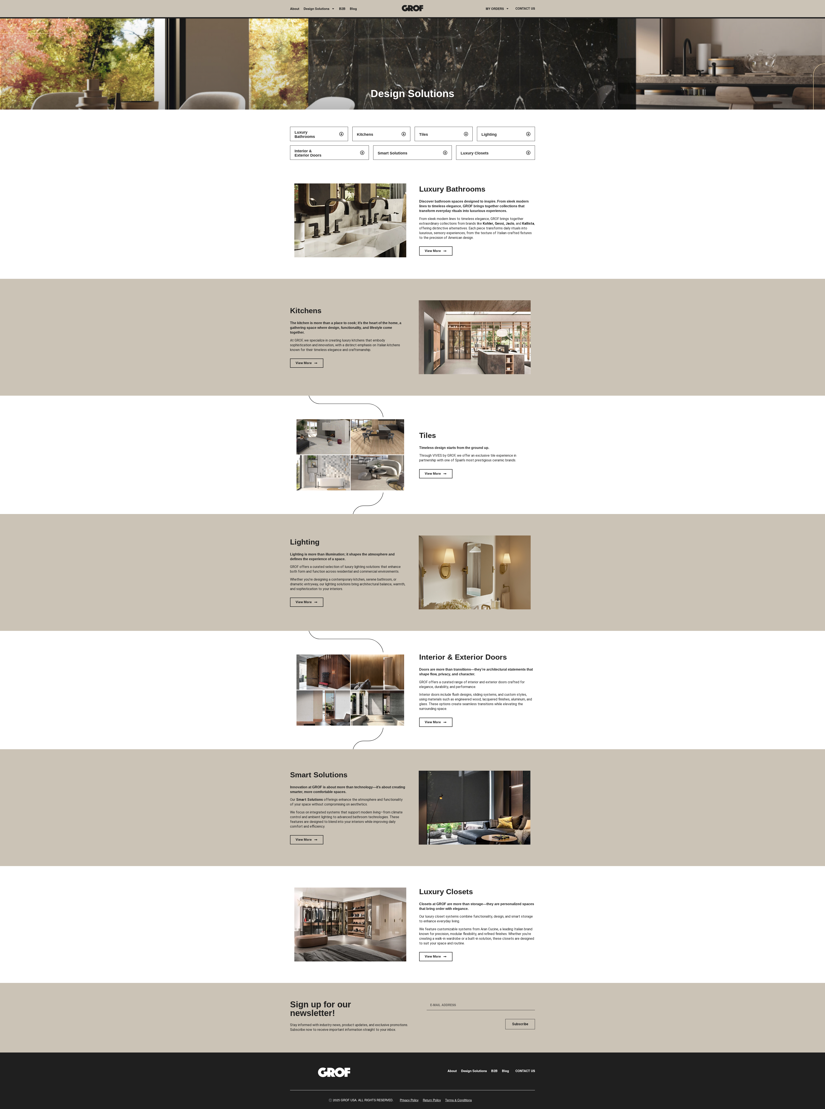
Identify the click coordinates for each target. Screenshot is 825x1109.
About (294, 8)
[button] (360, 1099)
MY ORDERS (495, 8)
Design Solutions (316, 8)
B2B (342, 8)
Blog (353, 8)
